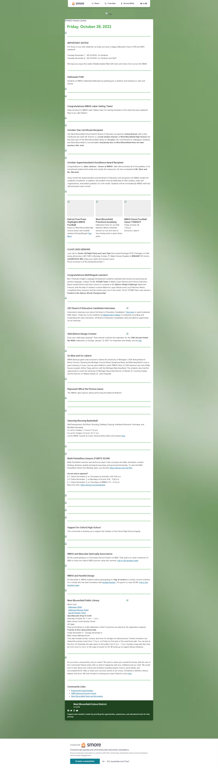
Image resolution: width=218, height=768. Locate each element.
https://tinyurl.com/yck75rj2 (121, 468)
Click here (130, 312)
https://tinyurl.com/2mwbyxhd (92, 485)
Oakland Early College (111, 315)
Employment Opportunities (82, 690)
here (123, 436)
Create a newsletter (85, 761)
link (140, 340)
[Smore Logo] (78, 4)
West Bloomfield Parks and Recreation (87, 696)
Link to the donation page (127, 560)
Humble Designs (109, 582)
